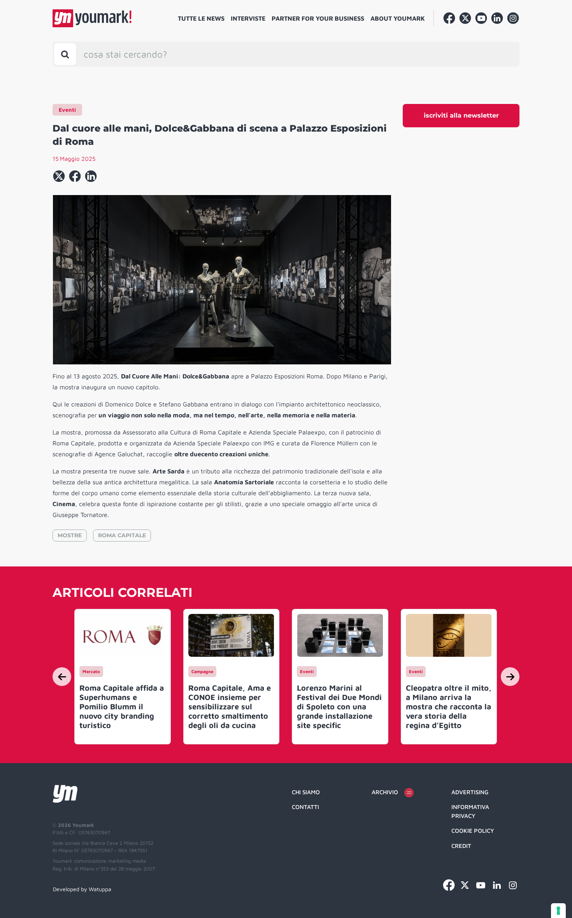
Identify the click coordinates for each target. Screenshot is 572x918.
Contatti (305, 807)
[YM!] (92, 18)
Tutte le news (201, 18)
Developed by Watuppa (82, 889)
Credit (461, 845)
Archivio (385, 792)
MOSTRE (70, 535)
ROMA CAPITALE (122, 535)
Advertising (469, 792)
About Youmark (397, 18)
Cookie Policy (472, 830)
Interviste (248, 18)
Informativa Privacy (470, 811)
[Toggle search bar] (65, 54)
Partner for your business (318, 18)
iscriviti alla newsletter (461, 115)
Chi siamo (306, 792)
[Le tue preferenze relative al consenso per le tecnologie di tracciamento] (558, 910)
